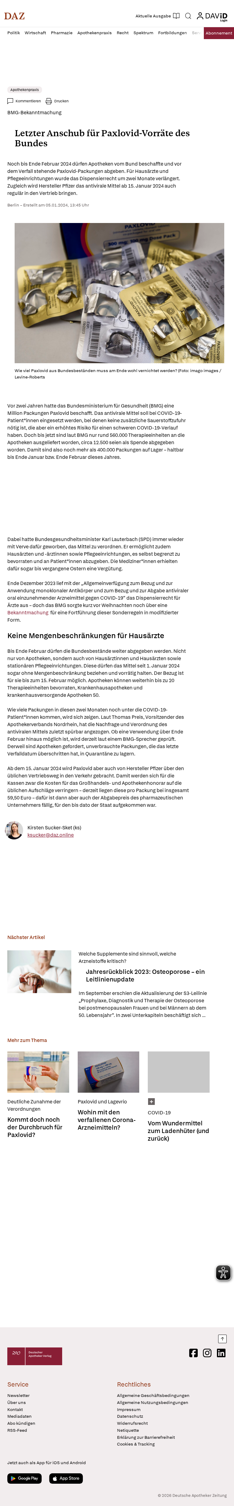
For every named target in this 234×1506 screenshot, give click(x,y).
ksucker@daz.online (50, 835)
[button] (14, 16)
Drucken (61, 101)
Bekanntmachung (28, 612)
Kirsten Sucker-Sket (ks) (54, 827)
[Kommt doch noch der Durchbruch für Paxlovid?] (38, 1072)
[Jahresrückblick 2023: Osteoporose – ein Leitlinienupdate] (39, 984)
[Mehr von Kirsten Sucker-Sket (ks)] (14, 831)
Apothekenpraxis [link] (24, 89)
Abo (219, 33)
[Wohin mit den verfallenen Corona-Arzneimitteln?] (109, 1072)
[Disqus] (115, 1233)
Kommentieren (28, 101)
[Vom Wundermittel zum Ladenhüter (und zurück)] (179, 1072)
